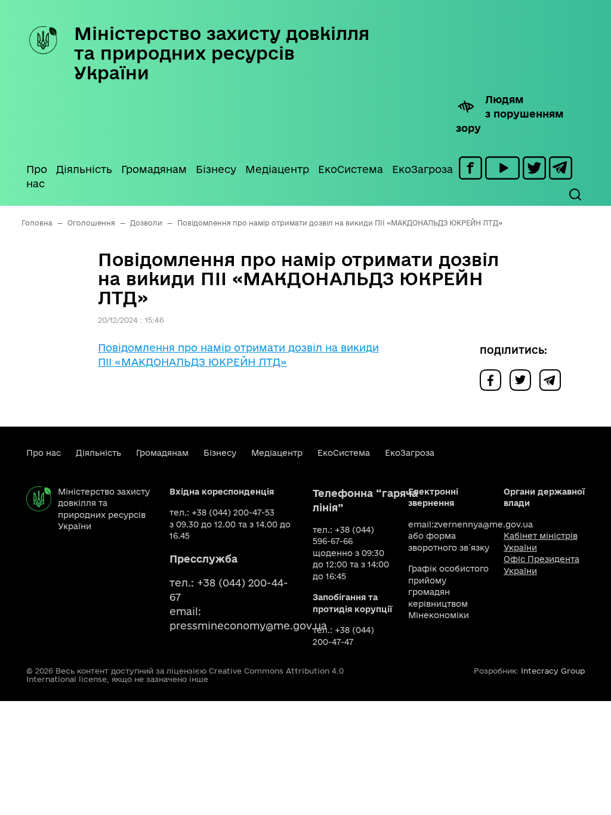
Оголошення (91, 223)
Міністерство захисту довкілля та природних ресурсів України (221, 52)
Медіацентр (277, 169)
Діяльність (84, 169)
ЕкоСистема (350, 169)
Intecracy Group (553, 670)
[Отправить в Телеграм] (553, 379)
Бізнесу (216, 169)
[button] (574, 194)
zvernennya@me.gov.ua (483, 524)
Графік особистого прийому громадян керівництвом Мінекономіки (448, 592)
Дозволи (146, 223)
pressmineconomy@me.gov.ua (248, 625)
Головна (37, 223)
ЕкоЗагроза (422, 169)
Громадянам (154, 169)
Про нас (36, 176)
